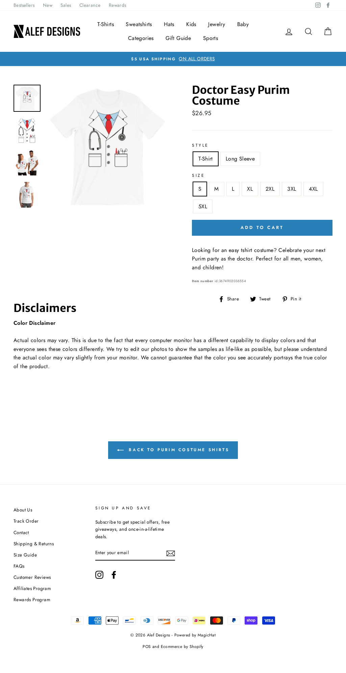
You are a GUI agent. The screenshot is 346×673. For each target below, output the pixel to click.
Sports (210, 38)
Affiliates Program (32, 588)
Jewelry (216, 24)
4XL (313, 189)
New (47, 5)
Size (198, 175)
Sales (65, 5)
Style (200, 145)
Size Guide (25, 554)
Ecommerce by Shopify (182, 647)
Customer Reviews (32, 577)
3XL (291, 189)
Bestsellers (24, 5)
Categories (141, 38)
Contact (21, 532)
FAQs (19, 566)
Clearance (90, 5)
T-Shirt (205, 159)
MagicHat (207, 635)
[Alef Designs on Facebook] (114, 575)
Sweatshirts (139, 24)
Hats (169, 24)
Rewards (117, 5)
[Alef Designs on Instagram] (99, 575)
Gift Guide (178, 38)
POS (147, 647)
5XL (202, 206)
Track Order (26, 521)
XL (250, 189)
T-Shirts (105, 24)
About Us (23, 509)
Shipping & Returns (34, 543)
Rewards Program (32, 599)
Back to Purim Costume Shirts (177, 450)
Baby (243, 24)
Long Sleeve (240, 159)
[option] (173, 59)
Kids (191, 24)
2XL (270, 189)
